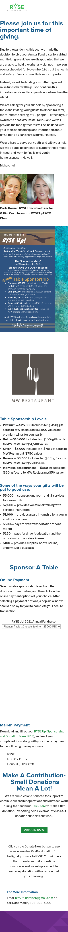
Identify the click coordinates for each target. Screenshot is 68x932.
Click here (39, 806)
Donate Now (34, 829)
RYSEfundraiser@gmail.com (34, 898)
